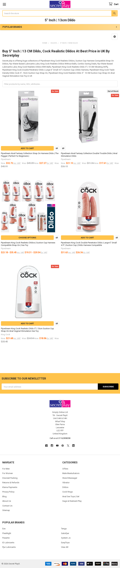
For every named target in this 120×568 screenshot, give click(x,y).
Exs (3, 528)
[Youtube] (57, 445)
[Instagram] (52, 445)
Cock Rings (67, 492)
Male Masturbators (70, 473)
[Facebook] (46, 445)
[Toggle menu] (4, 4)
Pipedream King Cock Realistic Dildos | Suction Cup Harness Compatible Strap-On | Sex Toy (28, 243)
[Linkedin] (73, 445)
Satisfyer (65, 533)
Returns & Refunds (10, 482)
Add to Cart (27, 148)
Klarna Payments (9, 487)
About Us (6, 501)
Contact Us (7, 506)
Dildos (65, 487)
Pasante (6, 538)
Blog (4, 496)
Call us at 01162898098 (60, 438)
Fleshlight (6, 533)
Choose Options (27, 237)
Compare (57, 148)
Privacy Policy (8, 492)
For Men (6, 469)
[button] (115, 37)
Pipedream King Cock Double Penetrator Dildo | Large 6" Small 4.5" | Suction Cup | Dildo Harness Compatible (89, 243)
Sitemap (6, 510)
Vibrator (66, 482)
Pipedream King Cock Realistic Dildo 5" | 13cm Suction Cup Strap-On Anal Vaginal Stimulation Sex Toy (27, 329)
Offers (65, 469)
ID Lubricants (8, 542)
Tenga (64, 528)
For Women (7, 473)
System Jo (66, 538)
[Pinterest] (62, 445)
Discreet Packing (10, 478)
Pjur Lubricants (9, 547)
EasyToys (65, 542)
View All (64, 547)
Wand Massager (69, 478)
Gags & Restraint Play (72, 501)
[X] (68, 445)
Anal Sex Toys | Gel (70, 496)
